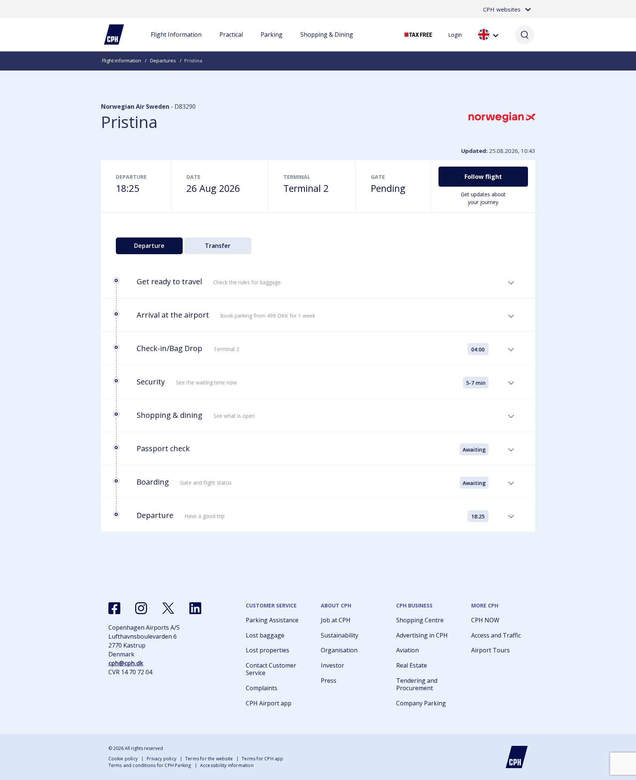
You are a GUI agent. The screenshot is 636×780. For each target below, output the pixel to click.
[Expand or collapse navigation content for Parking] (271, 42)
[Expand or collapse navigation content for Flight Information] (176, 42)
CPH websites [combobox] (502, 9)
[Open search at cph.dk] (524, 34)
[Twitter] (168, 608)
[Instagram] (141, 608)
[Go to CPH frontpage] (517, 757)
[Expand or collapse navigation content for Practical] (231, 42)
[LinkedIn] (195, 608)
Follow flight (483, 177)
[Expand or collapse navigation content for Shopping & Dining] (326, 42)
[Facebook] (114, 608)
